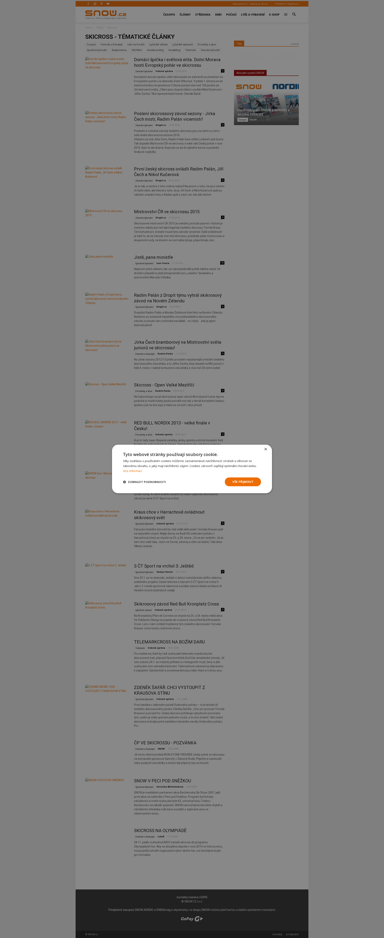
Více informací (132, 471)
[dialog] (192, 469)
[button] (144, 482)
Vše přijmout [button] (242, 482)
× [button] (265, 449)
